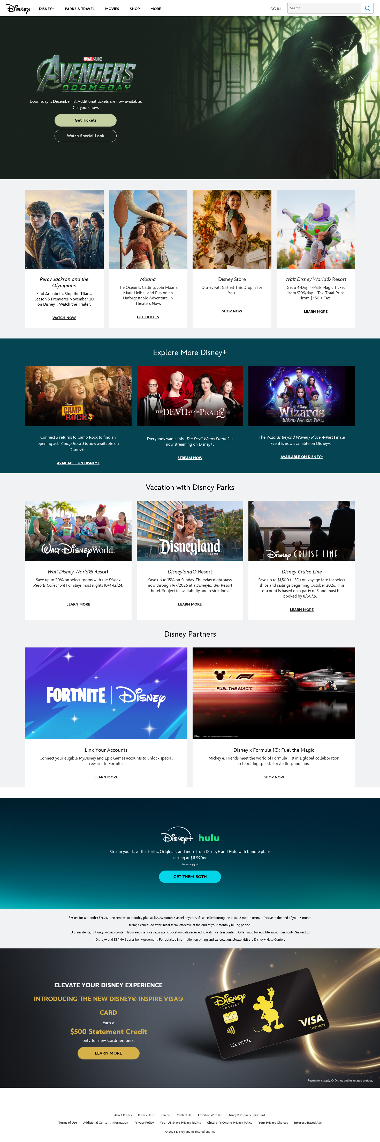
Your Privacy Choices (273, 1123)
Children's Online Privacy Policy (229, 1123)
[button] (277, 8)
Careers (166, 1115)
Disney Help (146, 1115)
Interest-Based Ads (308, 1123)
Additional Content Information (105, 1123)
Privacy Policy (144, 1123)
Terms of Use (67, 1123)
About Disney (123, 1115)
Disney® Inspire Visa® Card (246, 1115)
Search (367, 8)
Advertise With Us (209, 1115)
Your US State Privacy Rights (180, 1123)
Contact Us (184, 1115)
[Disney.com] (17, 9)
